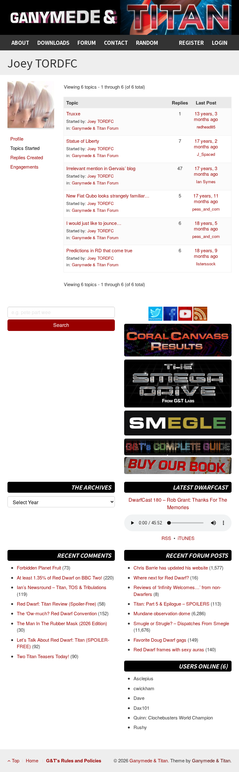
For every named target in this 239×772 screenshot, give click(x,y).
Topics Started (25, 148)
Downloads (53, 42)
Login (219, 42)
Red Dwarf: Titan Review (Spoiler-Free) (57, 603)
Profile (16, 138)
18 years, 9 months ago (206, 253)
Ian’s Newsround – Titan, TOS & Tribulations (61, 587)
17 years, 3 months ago (206, 171)
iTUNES (186, 538)
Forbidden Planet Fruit (39, 567)
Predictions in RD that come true (99, 250)
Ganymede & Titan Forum (95, 128)
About (20, 42)
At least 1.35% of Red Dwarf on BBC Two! (60, 577)
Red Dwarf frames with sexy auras (169, 649)
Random (147, 42)
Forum (86, 42)
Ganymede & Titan (148, 760)
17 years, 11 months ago (205, 198)
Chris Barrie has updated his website (171, 567)
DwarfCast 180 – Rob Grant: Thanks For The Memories (178, 503)
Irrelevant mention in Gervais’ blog (100, 168)
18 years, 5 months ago (206, 226)
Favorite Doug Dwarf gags (161, 639)
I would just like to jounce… (93, 223)
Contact (116, 42)
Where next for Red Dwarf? (162, 577)
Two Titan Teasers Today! (43, 656)
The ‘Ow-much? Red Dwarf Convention (57, 613)
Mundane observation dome (162, 613)
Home (32, 760)
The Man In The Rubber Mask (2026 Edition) (62, 623)
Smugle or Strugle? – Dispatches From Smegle (181, 623)
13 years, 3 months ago (206, 116)
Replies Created (26, 157)
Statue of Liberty (82, 140)
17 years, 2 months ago (206, 143)
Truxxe (73, 113)
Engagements (24, 166)
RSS (166, 538)
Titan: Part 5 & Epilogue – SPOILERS (172, 603)
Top (15, 760)
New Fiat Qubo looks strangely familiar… (107, 195)
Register (191, 42)
